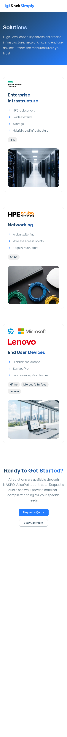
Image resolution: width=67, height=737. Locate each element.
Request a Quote (33, 512)
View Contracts (33, 522)
